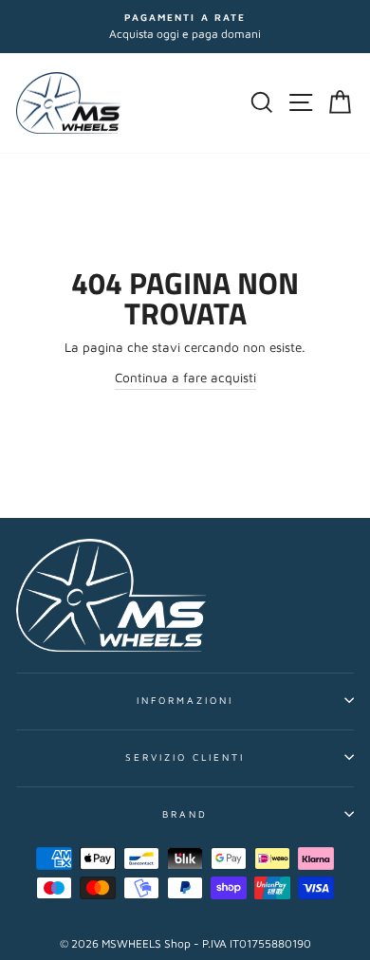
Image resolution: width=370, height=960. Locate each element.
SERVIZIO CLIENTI (185, 757)
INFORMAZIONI (185, 700)
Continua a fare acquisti (185, 377)
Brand (185, 814)
